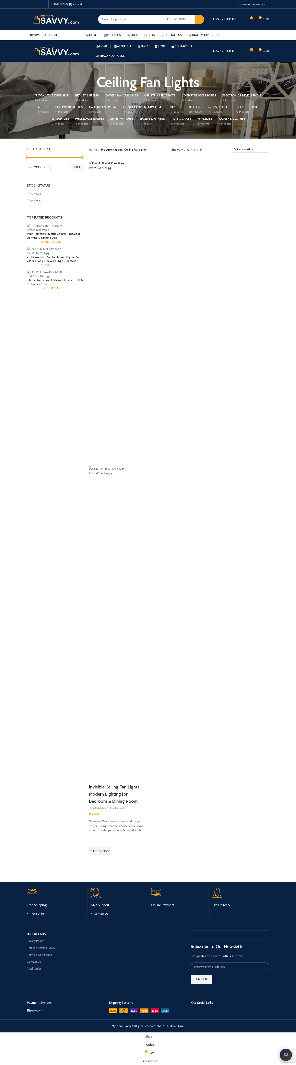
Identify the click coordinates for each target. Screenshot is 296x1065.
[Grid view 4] (225, 149)
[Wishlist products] (242, 19)
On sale (36, 194)
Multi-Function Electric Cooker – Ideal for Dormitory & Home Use (53, 236)
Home (93, 149)
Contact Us (101, 913)
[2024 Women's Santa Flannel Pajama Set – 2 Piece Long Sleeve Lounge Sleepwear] (55, 251)
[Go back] (92, 82)
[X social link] (34, 4)
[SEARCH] (199, 19)
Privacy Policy (35, 941)
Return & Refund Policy (41, 948)
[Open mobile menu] (267, 35)
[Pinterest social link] (39, 4)
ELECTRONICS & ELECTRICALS (107, 807)
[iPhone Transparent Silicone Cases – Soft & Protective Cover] (55, 274)
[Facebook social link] (29, 4)
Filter (76, 166)
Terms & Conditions (39, 955)
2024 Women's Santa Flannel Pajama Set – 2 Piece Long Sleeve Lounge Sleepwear (55, 259)
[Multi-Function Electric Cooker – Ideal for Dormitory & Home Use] (55, 228)
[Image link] (34, 1010)
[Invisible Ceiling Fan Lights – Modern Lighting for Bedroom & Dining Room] (117, 313)
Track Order (37, 913)
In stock (36, 201)
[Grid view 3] (219, 149)
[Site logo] (59, 19)
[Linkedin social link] (44, 4)
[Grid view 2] (212, 149)
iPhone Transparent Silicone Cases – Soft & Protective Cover (55, 282)
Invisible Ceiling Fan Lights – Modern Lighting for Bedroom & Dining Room (116, 794)
